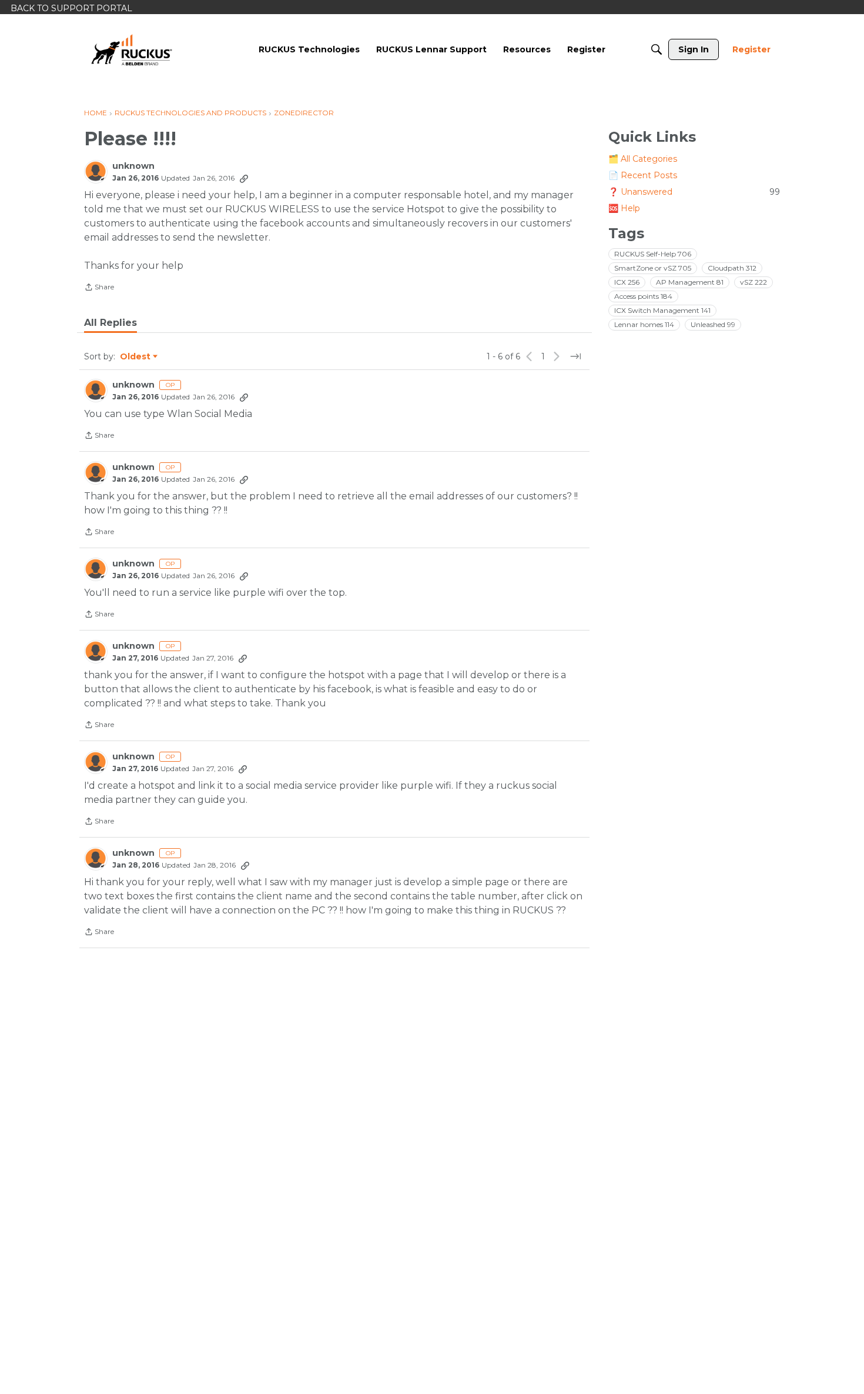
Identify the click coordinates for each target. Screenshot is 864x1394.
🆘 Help (624, 208)
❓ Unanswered (694, 191)
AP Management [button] (690, 282)
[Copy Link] (244, 178)
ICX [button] (626, 282)
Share (99, 288)
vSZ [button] (753, 282)
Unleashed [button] (713, 324)
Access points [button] (643, 296)
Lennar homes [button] (644, 324)
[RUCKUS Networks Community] (131, 49)
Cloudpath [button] (732, 268)
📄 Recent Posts (642, 175)
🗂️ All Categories (642, 159)
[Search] (656, 49)
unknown (133, 166)
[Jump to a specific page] (575, 356)
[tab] (110, 323)
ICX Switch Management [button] (662, 310)
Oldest (136, 357)
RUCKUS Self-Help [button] (652, 253)
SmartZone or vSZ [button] (652, 268)
